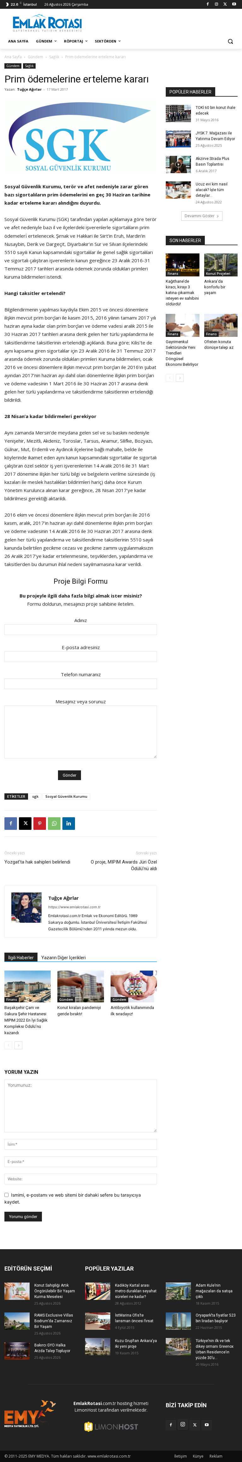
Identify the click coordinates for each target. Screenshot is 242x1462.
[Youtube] (234, 4)
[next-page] (18, 1045)
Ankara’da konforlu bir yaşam (214, 287)
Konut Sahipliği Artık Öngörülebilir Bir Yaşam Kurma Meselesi (54, 1291)
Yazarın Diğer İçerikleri (63, 957)
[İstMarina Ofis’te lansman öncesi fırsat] (97, 1321)
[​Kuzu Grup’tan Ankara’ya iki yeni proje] (97, 1346)
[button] (230, 41)
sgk (35, 796)
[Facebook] (207, 4)
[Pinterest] (39, 823)
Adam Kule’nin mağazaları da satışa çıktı (214, 1291)
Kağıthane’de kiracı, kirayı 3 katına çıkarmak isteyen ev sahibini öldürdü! (182, 292)
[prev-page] (8, 1045)
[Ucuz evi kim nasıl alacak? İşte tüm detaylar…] (178, 190)
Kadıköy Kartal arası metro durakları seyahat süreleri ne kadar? (136, 1291)
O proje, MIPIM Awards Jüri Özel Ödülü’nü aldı (124, 865)
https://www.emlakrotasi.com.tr (74, 907)
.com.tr (94, 1403)
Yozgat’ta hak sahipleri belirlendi (37, 862)
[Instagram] (216, 4)
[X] (225, 4)
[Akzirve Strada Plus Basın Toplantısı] (178, 164)
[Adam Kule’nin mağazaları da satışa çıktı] (178, 1291)
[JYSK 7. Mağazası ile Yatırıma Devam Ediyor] (178, 139)
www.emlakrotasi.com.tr (109, 1456)
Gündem (35, 57)
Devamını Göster (200, 215)
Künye (198, 1456)
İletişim (180, 1456)
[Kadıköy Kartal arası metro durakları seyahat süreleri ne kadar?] (97, 1291)
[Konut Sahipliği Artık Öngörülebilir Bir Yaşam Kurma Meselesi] (17, 1291)
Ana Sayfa (13, 57)
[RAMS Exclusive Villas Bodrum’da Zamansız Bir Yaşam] (17, 1321)
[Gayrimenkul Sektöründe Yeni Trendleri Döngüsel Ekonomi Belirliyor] (182, 325)
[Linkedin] (68, 823)
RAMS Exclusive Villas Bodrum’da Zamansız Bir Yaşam (53, 1321)
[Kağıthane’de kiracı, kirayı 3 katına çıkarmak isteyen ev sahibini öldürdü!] (182, 264)
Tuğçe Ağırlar (29, 89)
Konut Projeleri (218, 273)
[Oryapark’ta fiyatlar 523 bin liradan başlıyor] (178, 1321)
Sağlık (54, 57)
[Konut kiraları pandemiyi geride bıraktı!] (80, 986)
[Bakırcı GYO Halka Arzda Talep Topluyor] (17, 1351)
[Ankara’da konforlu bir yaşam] (221, 264)
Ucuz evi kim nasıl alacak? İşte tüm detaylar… (212, 190)
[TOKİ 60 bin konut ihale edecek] (178, 113)
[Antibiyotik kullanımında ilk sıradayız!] (134, 986)
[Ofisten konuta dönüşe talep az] (221, 325)
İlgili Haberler (21, 957)
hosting (124, 1403)
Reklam (216, 1456)
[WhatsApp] (54, 823)
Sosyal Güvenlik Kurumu (66, 796)
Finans (11, 999)
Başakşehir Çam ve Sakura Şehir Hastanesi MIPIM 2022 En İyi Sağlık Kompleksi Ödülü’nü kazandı (26, 1020)
